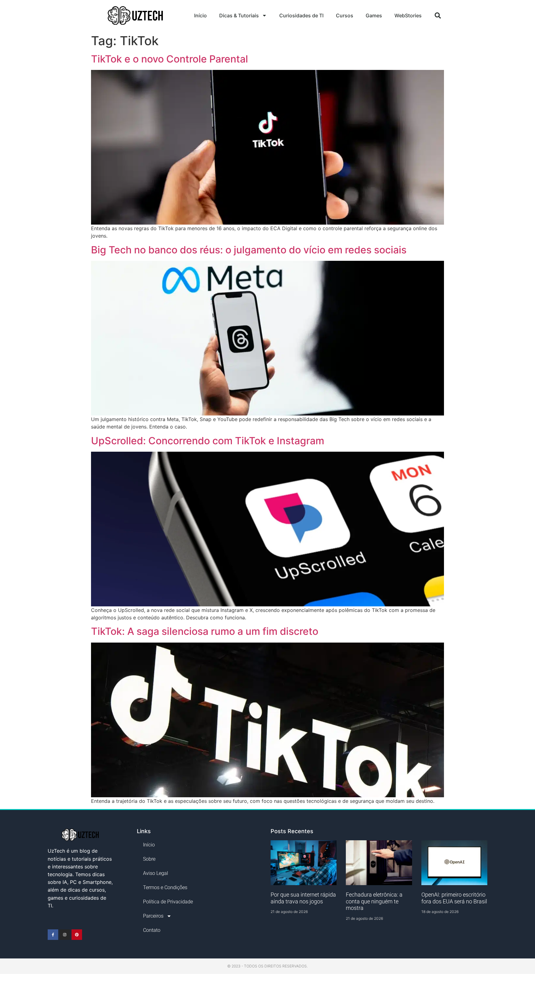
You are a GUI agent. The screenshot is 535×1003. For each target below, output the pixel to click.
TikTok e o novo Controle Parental (169, 59)
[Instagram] (65, 934)
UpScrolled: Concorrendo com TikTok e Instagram (207, 441)
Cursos (344, 15)
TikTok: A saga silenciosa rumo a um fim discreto (204, 631)
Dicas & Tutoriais (239, 15)
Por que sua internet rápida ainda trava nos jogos (303, 898)
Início (200, 15)
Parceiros (153, 916)
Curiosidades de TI (301, 15)
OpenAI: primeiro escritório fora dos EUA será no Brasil (454, 898)
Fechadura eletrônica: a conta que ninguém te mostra (374, 901)
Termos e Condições (165, 887)
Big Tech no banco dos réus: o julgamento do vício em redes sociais (249, 250)
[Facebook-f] (53, 934)
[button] (438, 15)
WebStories (408, 15)
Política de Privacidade (168, 902)
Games (374, 15)
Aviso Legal (155, 873)
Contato (151, 930)
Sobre (149, 859)
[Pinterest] (77, 934)
